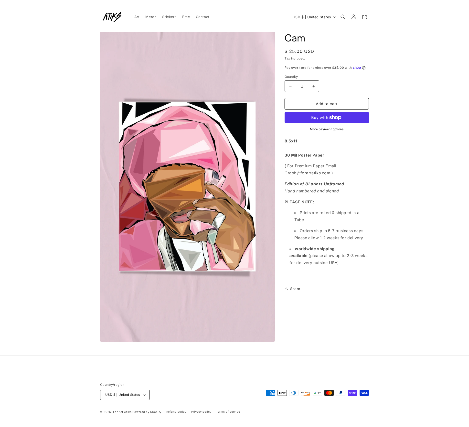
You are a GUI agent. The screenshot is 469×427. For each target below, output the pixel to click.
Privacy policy (201, 411)
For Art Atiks (123, 412)
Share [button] (295, 289)
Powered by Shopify (146, 412)
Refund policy (176, 411)
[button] (343, 16)
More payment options (326, 129)
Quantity (291, 77)
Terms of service (228, 411)
